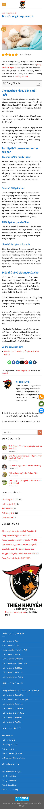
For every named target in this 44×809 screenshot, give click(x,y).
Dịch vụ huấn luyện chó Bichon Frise (23, 473)
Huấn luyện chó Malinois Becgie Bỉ (15, 699)
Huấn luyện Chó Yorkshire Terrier (15, 663)
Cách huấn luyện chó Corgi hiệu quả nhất (18, 549)
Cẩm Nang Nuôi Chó (9, 13)
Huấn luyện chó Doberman (12, 708)
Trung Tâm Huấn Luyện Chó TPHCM (16, 558)
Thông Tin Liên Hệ (9, 780)
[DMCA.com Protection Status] (22, 799)
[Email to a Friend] (22, 362)
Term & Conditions (9, 785)
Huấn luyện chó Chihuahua (12, 659)
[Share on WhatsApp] (9, 362)
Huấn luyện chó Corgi (10, 645)
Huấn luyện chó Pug (10, 641)
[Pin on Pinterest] (26, 362)
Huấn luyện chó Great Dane (13, 713)
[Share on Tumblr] (35, 362)
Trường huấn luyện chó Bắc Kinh (14, 650)
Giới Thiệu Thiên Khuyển (11, 771)
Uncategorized (7, 517)
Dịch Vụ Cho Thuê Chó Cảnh (13, 758)
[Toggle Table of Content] (37, 84)
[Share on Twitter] (18, 362)
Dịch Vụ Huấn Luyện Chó (12, 753)
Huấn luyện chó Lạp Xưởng (12, 677)
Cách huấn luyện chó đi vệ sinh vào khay (25, 465)
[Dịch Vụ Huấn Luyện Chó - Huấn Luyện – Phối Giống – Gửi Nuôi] (22, 4)
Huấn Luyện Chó (8, 504)
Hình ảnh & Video (9, 776)
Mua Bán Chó (7, 508)
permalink (5, 373)
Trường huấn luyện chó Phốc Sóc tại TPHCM (19, 540)
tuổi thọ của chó (21, 76)
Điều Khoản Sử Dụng (10, 789)
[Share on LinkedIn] (30, 362)
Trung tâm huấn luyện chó (15, 612)
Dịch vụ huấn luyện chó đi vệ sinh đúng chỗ (19, 544)
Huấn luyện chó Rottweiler (12, 704)
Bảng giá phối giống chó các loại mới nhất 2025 (20, 553)
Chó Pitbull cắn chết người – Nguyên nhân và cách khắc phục (25, 457)
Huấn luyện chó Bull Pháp (12, 668)
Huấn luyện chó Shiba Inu (12, 672)
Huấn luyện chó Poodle (11, 654)
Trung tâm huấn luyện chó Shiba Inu (16, 535)
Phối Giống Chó (8, 513)
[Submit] (40, 432)
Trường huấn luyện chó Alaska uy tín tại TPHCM (20, 690)
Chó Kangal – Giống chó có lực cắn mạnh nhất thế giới (25, 482)
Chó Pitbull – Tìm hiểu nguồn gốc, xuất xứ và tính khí (25, 447)
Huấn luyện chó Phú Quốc (12, 722)
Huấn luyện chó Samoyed (12, 717)
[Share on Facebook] (13, 362)
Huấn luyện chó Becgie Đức (12, 695)
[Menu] (4, 4)
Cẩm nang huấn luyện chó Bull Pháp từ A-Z (19, 531)
